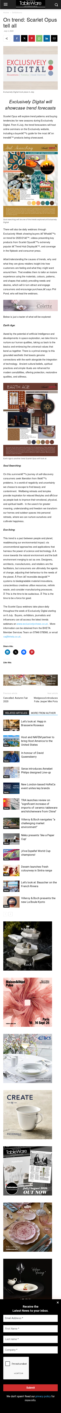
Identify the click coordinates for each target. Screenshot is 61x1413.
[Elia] (27, 1082)
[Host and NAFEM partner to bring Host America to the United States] (11, 741)
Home (6, 12)
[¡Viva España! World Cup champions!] (11, 854)
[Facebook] (17, 38)
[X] (24, 38)
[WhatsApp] (39, 38)
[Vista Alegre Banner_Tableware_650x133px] (30, 680)
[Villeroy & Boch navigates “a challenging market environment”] (11, 823)
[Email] (54, 38)
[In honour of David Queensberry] (11, 756)
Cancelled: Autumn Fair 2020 (15, 700)
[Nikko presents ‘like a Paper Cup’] (11, 839)
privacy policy (43, 1396)
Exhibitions (17, 12)
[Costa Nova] (27, 1250)
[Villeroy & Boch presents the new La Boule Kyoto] (11, 902)
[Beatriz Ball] (30, 305)
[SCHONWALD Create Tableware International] (27, 1138)
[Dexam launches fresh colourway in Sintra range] (11, 870)
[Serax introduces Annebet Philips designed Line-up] (11, 772)
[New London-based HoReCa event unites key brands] (11, 788)
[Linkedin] (46, 38)
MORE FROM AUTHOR (43, 713)
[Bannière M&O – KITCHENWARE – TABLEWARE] (27, 1025)
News (6, 729)
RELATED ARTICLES (16, 713)
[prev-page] (5, 914)
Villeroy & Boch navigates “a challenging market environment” (38, 823)
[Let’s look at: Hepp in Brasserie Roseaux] (11, 725)
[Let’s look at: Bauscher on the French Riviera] (11, 886)
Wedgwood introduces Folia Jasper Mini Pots (46, 700)
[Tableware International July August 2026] (27, 1194)
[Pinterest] (31, 38)
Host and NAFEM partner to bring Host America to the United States (37, 741)
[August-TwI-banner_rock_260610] (27, 969)
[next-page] (10, 914)
